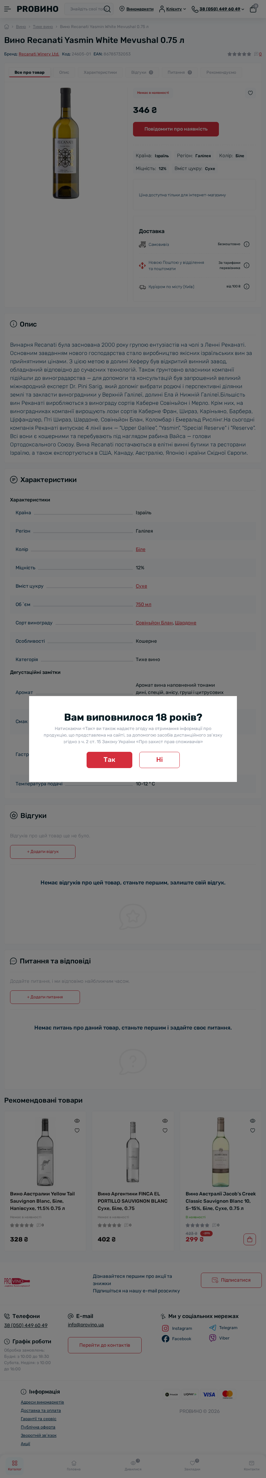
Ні (159, 760)
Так (109, 760)
